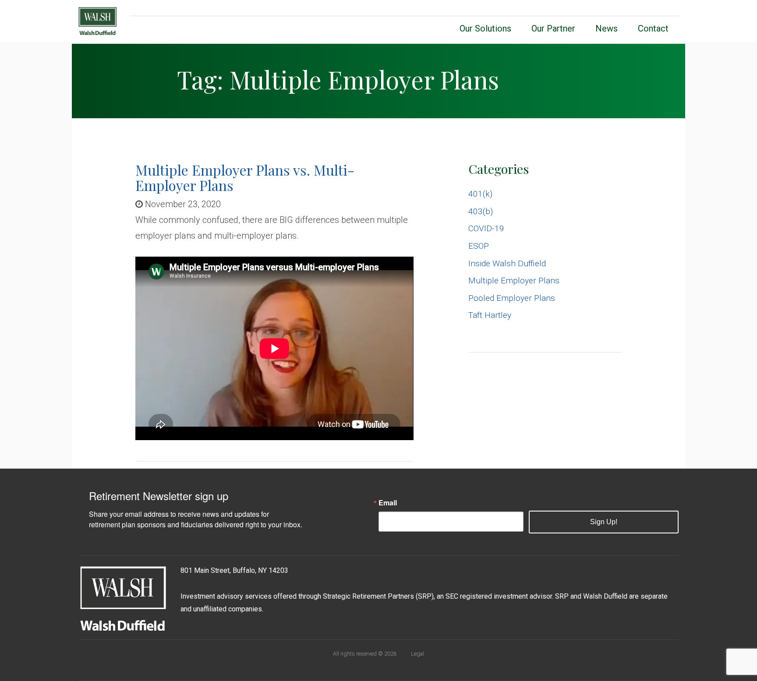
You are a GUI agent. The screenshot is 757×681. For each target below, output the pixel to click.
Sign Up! (603, 522)
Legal (417, 653)
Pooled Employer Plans (511, 298)
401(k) (480, 194)
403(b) (480, 211)
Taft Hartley (489, 315)
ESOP (478, 246)
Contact (653, 28)
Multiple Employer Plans (513, 280)
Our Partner (553, 28)
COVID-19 (486, 228)
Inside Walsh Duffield (507, 263)
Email (387, 502)
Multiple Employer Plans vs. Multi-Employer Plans (244, 177)
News (606, 28)
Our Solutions (485, 28)
